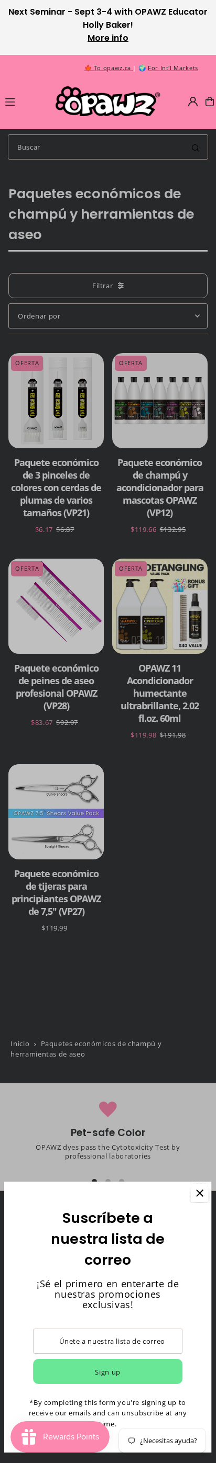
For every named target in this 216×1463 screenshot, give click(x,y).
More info (108, 38)
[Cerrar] (199, 1193)
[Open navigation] (25, 101)
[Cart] (210, 101)
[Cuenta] (193, 101)
